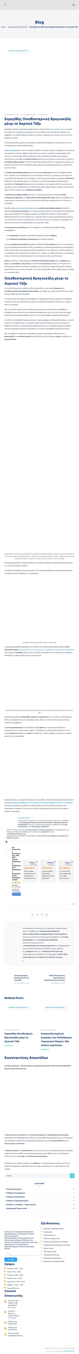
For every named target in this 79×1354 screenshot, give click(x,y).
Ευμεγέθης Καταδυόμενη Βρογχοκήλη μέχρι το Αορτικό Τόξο (18, 1037)
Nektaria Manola (51, 863)
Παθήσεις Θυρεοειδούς (15, 1197)
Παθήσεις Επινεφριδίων (15, 1193)
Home (3, 27)
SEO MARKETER (69, 1351)
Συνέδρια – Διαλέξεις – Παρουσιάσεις (21, 1204)
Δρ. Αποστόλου (30, 114)
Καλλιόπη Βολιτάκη (68, 863)
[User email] (6, 842)
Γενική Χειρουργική (13, 1189)
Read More (8, 1045)
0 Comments (43, 114)
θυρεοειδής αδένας (58, 129)
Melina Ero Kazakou (33, 863)
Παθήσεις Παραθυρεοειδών (17, 1201)
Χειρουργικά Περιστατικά (17, 27)
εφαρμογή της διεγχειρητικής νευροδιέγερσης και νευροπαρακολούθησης (49, 650)
